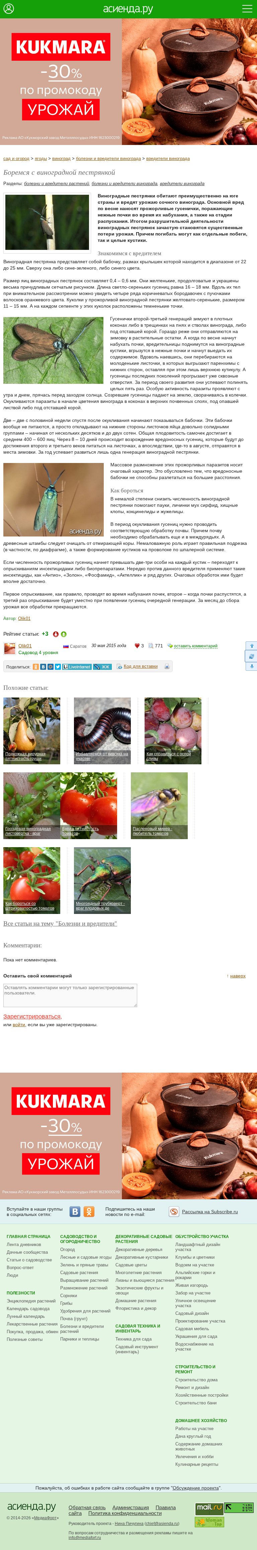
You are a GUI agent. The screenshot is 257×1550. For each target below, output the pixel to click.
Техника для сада (133, 1339)
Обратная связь (87, 1507)
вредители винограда (168, 158)
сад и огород (16, 158)
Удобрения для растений (85, 1310)
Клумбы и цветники (195, 1257)
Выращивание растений (84, 1280)
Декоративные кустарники (141, 1257)
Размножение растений (83, 1287)
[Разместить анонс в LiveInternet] (76, 667)
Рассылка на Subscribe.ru (210, 1211)
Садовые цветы (131, 1264)
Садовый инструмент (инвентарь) (136, 1349)
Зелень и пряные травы (84, 1264)
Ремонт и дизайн (192, 1387)
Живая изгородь (191, 1285)
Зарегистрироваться (32, 1016)
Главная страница (29, 1236)
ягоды (41, 158)
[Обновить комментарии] (251, 656)
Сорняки (68, 1295)
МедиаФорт (45, 1518)
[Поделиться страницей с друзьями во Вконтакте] (43, 667)
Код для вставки (141, 666)
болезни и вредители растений (56, 183)
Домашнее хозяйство (201, 1420)
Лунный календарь (26, 1316)
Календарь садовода (28, 1308)
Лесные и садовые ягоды (85, 1257)
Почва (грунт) (73, 1318)
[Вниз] (251, 666)
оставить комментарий (196, 646)
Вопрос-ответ (20, 1267)
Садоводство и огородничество (80, 1239)
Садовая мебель (192, 1328)
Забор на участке (192, 1292)
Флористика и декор (135, 1308)
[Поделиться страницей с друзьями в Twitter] (58, 667)
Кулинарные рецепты (196, 1464)
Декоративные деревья (138, 1249)
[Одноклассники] (89, 1211)
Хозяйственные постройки (201, 1395)
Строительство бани (196, 1402)
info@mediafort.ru (85, 1537)
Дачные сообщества (27, 1252)
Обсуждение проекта (196, 1488)
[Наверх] (251, 645)
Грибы (66, 1303)
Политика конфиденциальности (125, 1513)
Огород (67, 1249)
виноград (61, 158)
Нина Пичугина (129, 1523)
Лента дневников (24, 1244)
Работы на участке (194, 1428)
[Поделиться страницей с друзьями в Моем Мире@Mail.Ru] (51, 667)
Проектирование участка (200, 1321)
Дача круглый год (193, 1436)
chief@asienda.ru (162, 1523)
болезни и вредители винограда (108, 158)
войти (19, 1024)
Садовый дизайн (192, 1313)
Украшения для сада (196, 1336)
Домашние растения (135, 1300)
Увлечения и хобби (194, 1456)
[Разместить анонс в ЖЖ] (102, 667)
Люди (12, 1275)
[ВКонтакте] (75, 1211)
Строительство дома (196, 1379)
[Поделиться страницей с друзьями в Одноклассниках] (36, 667)
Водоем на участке (194, 1264)
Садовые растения (79, 1272)
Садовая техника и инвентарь (137, 1329)
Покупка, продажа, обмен (32, 1331)
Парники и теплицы (79, 1339)
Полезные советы (24, 1339)
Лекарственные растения (32, 1324)
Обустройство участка (202, 1236)
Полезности (21, 1293)
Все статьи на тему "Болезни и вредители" (60, 923)
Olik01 (24, 618)
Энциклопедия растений (31, 1300)
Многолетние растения (138, 1272)
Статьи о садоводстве (29, 1259)
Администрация (130, 1507)
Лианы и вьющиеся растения (144, 1280)
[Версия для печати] (167, 667)
